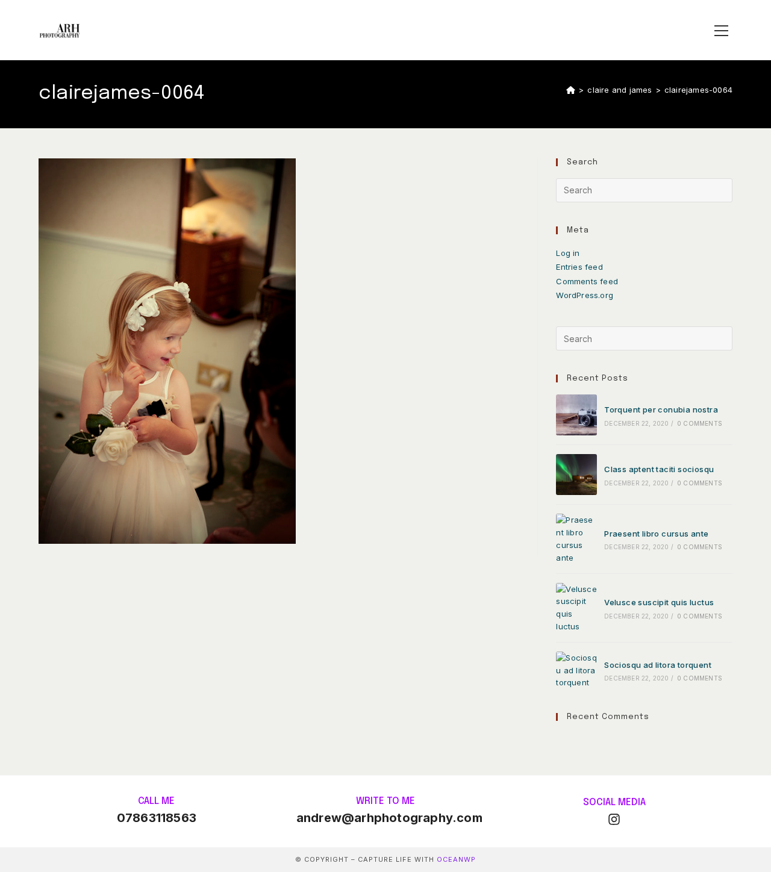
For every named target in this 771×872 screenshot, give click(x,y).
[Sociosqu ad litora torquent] (576, 670)
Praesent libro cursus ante (656, 533)
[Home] (570, 90)
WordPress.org (584, 295)
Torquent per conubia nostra (661, 409)
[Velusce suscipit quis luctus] (576, 608)
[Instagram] (614, 819)
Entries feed (579, 267)
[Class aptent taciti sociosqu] (576, 474)
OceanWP (456, 859)
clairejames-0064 (698, 90)
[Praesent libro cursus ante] (576, 539)
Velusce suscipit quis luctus (659, 602)
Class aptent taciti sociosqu (659, 469)
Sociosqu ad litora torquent (657, 665)
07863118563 (156, 818)
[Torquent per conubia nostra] (576, 414)
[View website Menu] (721, 30)
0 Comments (699, 423)
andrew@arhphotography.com (389, 818)
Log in (567, 253)
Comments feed (587, 281)
